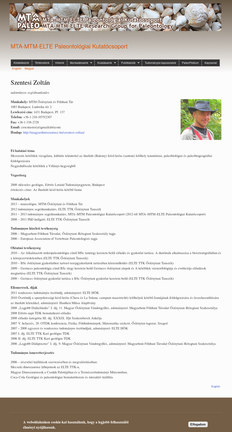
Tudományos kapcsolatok (160, 63)
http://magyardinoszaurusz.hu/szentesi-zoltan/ (54, 132)
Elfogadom (198, 424)
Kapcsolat (211, 63)
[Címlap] (116, 18)
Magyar (29, 68)
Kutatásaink (103, 63)
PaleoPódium (190, 63)
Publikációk (126, 63)
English (16, 68)
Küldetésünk (21, 63)
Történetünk (42, 63)
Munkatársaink (77, 63)
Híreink (59, 63)
